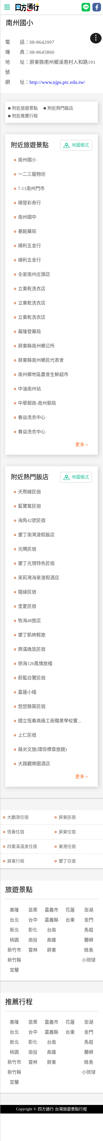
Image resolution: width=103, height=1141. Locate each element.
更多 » (81, 444)
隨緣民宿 (27, 592)
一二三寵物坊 (31, 174)
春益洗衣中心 (31, 417)
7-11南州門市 (31, 188)
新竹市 (14, 950)
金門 (88, 919)
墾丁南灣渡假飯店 (36, 534)
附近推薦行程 (25, 116)
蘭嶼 (88, 940)
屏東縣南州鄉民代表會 (41, 360)
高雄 (51, 940)
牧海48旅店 (29, 620)
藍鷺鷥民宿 (29, 506)
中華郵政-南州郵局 (37, 403)
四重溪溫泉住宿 (22, 846)
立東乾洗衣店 (31, 288)
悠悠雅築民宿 (31, 706)
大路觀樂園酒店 (34, 763)
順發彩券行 (29, 202)
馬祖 (88, 930)
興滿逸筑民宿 (31, 649)
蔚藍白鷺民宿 (31, 677)
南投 (32, 940)
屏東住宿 (67, 832)
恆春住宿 (15, 832)
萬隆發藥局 (29, 331)
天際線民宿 (29, 491)
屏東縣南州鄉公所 (36, 345)
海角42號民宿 (31, 520)
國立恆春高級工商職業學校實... (49, 720)
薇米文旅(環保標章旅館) (42, 749)
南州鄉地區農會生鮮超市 (43, 374)
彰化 (32, 930)
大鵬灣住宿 (18, 817)
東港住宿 (67, 846)
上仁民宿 (27, 735)
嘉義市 (51, 909)
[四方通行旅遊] (27, 9)
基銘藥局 (27, 231)
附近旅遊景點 (25, 108)
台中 (32, 919)
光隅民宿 (27, 549)
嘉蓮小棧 (27, 692)
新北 (14, 930)
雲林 (32, 950)
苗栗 (32, 909)
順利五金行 (29, 245)
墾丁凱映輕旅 (31, 634)
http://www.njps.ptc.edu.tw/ (57, 82)
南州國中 (27, 217)
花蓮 (70, 909)
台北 (14, 919)
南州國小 (27, 159)
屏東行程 (15, 861)
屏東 (51, 950)
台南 (51, 930)
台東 (70, 919)
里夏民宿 (27, 606)
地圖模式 (80, 145)
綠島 (88, 950)
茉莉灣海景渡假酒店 (38, 577)
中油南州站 (29, 388)
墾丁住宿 (67, 861)
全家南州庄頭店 (34, 274)
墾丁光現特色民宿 (36, 563)
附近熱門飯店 (60, 108)
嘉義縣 (51, 919)
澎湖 (88, 909)
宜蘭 (14, 970)
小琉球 (89, 960)
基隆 (14, 909)
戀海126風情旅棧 (35, 663)
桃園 (14, 940)
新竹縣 (14, 960)
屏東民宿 (67, 817)
